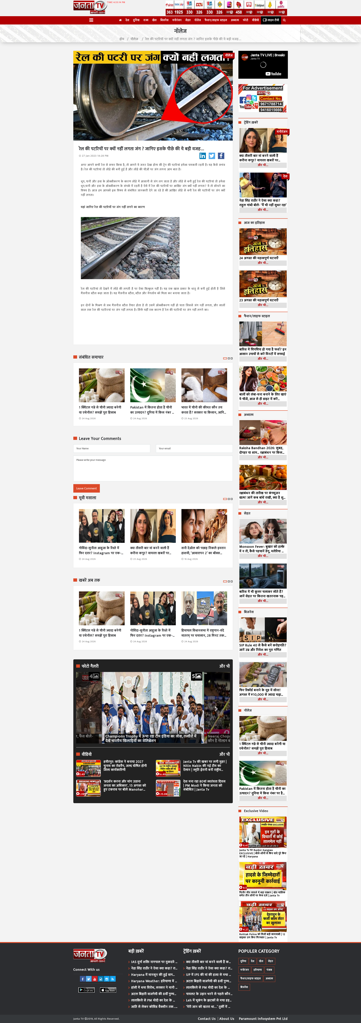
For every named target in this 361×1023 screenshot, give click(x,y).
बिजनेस (164, 20)
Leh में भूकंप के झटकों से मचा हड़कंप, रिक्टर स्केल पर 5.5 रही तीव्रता (209, 1000)
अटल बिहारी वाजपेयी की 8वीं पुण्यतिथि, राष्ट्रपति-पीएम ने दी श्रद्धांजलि (154, 994)
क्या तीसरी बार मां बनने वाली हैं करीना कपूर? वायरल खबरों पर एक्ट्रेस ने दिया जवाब (149, 551)
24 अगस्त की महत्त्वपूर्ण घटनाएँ (258, 258)
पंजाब (269, 970)
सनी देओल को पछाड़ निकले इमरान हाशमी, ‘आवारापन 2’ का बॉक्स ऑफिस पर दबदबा (203, 551)
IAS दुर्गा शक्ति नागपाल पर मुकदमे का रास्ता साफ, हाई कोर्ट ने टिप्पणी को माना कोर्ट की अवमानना (154, 962)
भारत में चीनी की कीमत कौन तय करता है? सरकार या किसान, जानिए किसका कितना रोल (203, 410)
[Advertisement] (153, 840)
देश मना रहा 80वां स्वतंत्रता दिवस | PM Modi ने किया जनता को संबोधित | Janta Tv (204, 786)
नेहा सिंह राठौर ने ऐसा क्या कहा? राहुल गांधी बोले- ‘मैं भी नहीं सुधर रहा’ (263, 202)
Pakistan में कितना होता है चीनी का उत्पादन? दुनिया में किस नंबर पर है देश (152, 410)
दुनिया (136, 20)
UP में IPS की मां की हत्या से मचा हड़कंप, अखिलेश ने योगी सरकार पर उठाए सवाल (209, 975)
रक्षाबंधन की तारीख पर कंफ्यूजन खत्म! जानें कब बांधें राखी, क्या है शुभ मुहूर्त (262, 495)
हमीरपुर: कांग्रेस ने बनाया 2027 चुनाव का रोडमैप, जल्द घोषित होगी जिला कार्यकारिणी (125, 766)
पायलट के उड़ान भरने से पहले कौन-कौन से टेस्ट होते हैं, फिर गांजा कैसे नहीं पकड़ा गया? (209, 994)
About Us (226, 1019)
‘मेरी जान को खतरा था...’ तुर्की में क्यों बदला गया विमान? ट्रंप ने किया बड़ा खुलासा (209, 1007)
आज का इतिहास (254, 223)
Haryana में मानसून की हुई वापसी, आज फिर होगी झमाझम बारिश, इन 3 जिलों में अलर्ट (154, 975)
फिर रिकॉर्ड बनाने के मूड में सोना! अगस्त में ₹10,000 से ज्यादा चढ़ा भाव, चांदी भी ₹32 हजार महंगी (260, 692)
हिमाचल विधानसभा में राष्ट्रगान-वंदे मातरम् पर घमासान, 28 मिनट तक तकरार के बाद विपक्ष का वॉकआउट (203, 633)
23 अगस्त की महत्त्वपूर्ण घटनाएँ (258, 300)
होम (122, 39)
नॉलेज (197, 20)
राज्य (146, 20)
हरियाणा (258, 970)
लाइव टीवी (273, 20)
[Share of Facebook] (221, 156)
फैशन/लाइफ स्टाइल (216, 20)
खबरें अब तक (89, 580)
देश (127, 20)
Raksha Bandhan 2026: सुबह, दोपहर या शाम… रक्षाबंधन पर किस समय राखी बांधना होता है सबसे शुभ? (262, 450)
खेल (154, 20)
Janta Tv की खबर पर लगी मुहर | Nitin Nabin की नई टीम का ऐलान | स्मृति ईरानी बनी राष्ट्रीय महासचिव (205, 766)
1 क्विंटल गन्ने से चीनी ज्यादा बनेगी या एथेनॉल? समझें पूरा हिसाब (100, 410)
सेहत (188, 20)
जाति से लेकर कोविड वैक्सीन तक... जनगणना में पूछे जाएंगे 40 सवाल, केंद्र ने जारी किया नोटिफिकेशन (154, 1007)
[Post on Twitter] (212, 156)
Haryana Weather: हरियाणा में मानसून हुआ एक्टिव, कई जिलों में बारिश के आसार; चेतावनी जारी (154, 981)
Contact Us (207, 1019)
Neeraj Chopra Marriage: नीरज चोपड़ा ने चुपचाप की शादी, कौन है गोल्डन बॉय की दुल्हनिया (149, 738)
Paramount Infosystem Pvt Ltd (263, 1019)
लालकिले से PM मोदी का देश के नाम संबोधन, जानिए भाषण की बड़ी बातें (154, 1000)
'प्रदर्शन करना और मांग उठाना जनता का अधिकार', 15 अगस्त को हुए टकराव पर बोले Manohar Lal (125, 786)
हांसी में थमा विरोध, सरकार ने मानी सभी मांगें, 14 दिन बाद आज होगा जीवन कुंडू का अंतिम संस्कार (154, 987)
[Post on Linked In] (202, 156)
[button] (89, 707)
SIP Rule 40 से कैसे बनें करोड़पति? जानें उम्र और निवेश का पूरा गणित (262, 647)
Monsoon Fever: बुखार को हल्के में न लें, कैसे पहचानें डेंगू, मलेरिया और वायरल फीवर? (262, 549)
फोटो (245, 20)
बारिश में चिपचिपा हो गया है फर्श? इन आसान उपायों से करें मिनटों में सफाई (263, 351)
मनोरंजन (177, 20)
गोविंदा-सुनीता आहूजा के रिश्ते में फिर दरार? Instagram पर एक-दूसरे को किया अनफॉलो (100, 551)
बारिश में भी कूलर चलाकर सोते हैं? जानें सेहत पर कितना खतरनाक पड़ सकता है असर (261, 594)
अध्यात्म (235, 20)
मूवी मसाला (87, 498)
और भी (224, 666)
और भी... (263, 165)
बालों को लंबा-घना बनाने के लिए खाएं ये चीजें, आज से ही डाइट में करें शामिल (262, 396)
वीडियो (255, 20)
